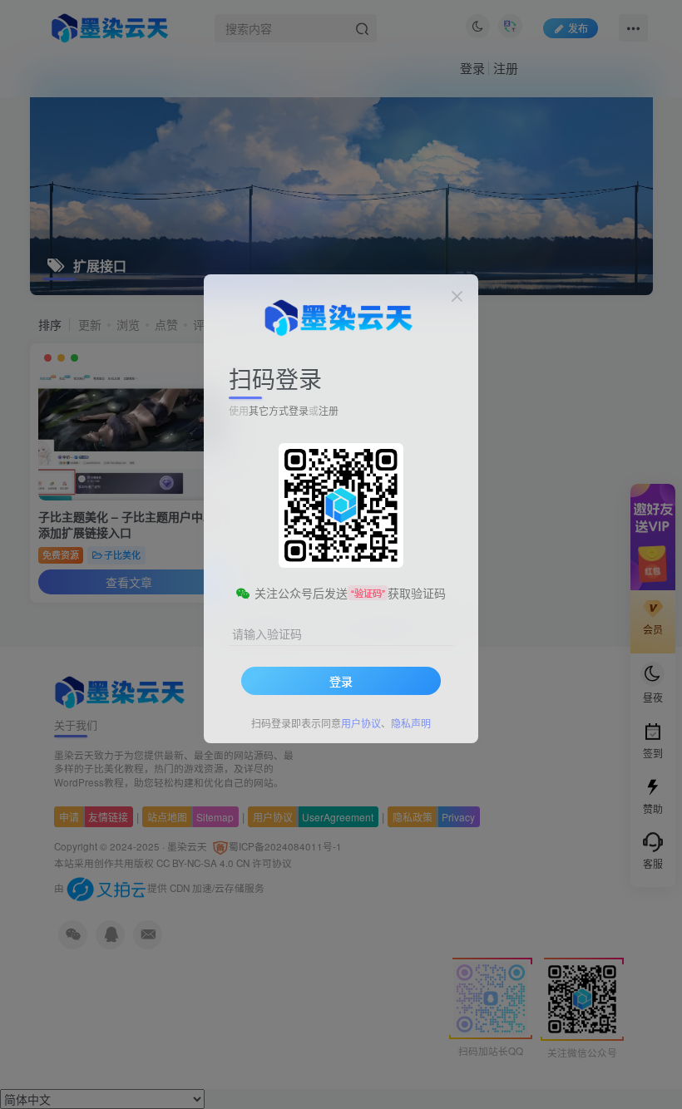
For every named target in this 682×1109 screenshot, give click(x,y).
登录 (341, 681)
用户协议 (361, 723)
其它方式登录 (279, 410)
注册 (329, 410)
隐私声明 (411, 723)
